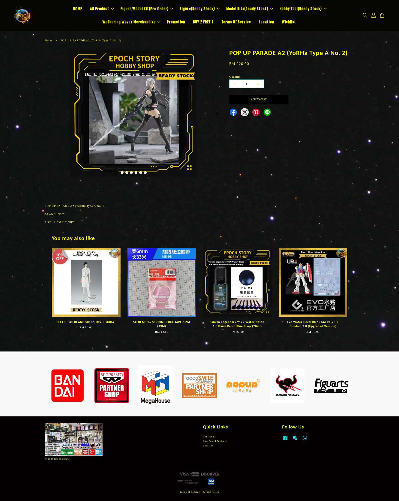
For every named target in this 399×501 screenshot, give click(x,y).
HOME (77, 8)
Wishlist (289, 22)
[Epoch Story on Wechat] (295, 440)
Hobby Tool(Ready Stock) (301, 8)
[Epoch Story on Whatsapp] (305, 440)
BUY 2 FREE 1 (203, 22)
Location (266, 22)
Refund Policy (211, 491)
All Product (99, 8)
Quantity (235, 76)
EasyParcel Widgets (215, 441)
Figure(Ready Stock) (197, 8)
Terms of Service (190, 491)
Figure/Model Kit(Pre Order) (145, 8)
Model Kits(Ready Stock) (247, 8)
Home (48, 40)
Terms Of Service (236, 22)
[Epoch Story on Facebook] (285, 440)
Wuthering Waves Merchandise (129, 22)
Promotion (176, 22)
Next (216, 113)
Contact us (209, 436)
